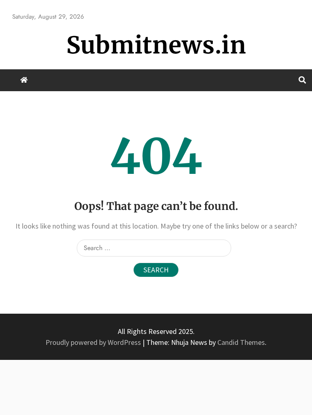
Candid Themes (241, 342)
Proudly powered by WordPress (94, 342)
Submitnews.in (156, 45)
